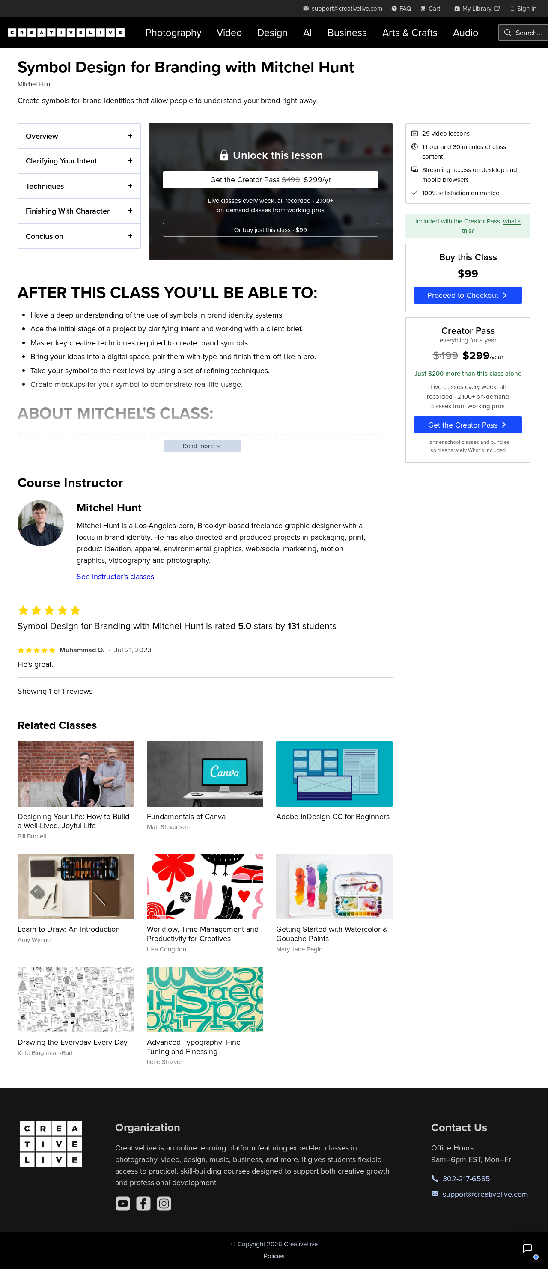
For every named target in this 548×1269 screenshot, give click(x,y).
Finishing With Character (68, 210)
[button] (527, 1248)
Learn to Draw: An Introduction (69, 929)
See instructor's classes (115, 576)
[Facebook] (143, 1203)
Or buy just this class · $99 (270, 229)
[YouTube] (123, 1203)
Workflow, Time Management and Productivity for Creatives (203, 934)
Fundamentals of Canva (186, 816)
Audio (465, 32)
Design (272, 32)
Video (229, 32)
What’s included (487, 450)
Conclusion (44, 236)
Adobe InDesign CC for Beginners (333, 816)
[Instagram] (164, 1203)
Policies (274, 1255)
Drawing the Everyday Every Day (73, 1042)
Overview (42, 136)
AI (307, 32)
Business (347, 32)
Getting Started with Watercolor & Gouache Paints (332, 934)
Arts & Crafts (410, 32)
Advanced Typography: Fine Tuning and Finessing (194, 1047)
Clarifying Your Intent (61, 160)
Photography (173, 32)
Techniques (45, 186)
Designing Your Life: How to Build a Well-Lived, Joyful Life (73, 821)
